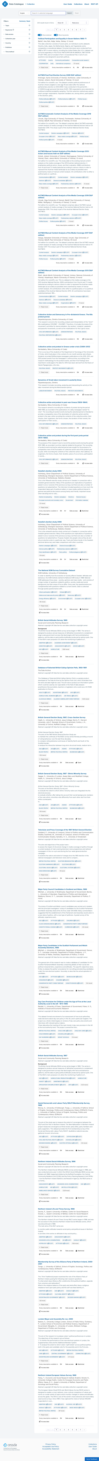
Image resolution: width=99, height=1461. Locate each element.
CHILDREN (70, 920)
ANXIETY (41, 1081)
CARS (40, 1353)
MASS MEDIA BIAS (44, 871)
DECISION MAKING (44, 1143)
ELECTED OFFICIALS (66, 1143)
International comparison (63, 63)
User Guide (68, 4)
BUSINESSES (74, 752)
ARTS (70, 1084)
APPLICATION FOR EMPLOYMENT (49, 1084)
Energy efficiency (44, 598)
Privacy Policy (51, 1444)
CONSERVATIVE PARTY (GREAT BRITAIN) (75, 924)
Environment (62, 598)
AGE (40, 649)
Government (69, 500)
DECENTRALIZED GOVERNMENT (48, 1297)
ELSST (53, 99)
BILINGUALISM (71, 976)
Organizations (65, 303)
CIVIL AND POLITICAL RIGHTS (48, 1140)
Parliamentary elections (68, 184)
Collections (78, 4)
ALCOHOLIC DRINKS (45, 699)
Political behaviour (63, 99)
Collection (31, 4)
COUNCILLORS (62, 1034)
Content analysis (44, 133)
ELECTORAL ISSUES (45, 867)
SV (65, 511)
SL (74, 67)
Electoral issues (81, 497)
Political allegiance (74, 552)
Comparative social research (80, 60)
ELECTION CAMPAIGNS (46, 864)
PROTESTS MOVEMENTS (75, 390)
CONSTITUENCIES (71, 983)
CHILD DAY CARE (80, 1030)
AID (52, 748)
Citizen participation (45, 592)
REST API (94, 4)
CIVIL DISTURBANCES (45, 332)
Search (69, 13)
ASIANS (64, 748)
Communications (44, 177)
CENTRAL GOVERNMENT (59, 1353)
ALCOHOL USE (70, 1404)
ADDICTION (42, 646)
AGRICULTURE (55, 649)
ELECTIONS (65, 864)
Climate (62, 592)
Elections (74, 133)
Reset (77, 13)
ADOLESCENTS (59, 646)
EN (78, 67)
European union (79, 598)
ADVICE (75, 646)
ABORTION (42, 643)
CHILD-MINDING (44, 1034)
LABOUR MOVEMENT (45, 390)
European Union (44, 136)
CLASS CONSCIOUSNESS (46, 924)
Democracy (71, 595)
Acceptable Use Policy (50, 1446)
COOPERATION (43, 63)
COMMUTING (80, 1353)
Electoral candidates (59, 180)
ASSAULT (76, 1240)
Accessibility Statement (50, 1449)
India (52, 63)
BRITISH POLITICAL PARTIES (59, 752)
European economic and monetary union (51, 500)
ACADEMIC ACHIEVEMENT (63, 643)
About (86, 4)
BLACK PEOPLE (43, 752)
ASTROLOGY (43, 1243)
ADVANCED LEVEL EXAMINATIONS (67, 1184)
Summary (22, 21)
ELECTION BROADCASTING (66, 861)
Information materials (82, 500)
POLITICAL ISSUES (80, 332)
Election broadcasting (45, 497)
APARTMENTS (58, 1081)
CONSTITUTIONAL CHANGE (47, 927)
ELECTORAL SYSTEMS (67, 867)
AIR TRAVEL (67, 696)
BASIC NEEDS (74, 1407)
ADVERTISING (57, 692)
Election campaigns (57, 133)
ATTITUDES (42, 60)
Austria (50, 60)
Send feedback (91, 1459)
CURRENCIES (69, 927)
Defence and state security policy (49, 595)
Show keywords (63, 35)
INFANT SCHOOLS (63, 1037)
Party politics (63, 552)
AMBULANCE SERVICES (46, 1190)
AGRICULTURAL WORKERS (47, 696)
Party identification (44, 552)
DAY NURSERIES (44, 1037)
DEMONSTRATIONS (67, 332)
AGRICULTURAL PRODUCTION (60, 1078)
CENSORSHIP (43, 980)
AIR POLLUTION (66, 1187)
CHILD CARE (62, 1030)
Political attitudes (44, 99)
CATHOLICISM (71, 1136)
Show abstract (47, 35)
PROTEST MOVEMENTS (60, 368)
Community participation (62, 60)
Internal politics (43, 549)
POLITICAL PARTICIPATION (47, 335)
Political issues (82, 99)
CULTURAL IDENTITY (61, 1294)
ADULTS (41, 692)
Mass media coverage (64, 136)
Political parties (43, 102)
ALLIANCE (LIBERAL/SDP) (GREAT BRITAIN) (66, 699)
